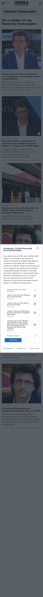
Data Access (21, 348)
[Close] (38, 249)
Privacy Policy (34, 348)
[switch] (34, 296)
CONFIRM (13, 340)
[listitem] (21, 290)
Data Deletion (8, 348)
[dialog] (21, 298)
